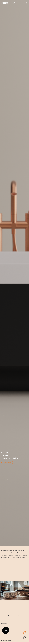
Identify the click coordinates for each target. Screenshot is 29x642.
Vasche (9, 453)
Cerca (15, 2)
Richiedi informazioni (7, 462)
